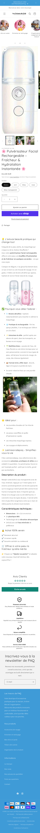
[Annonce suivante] (35, 2)
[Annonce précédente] (4, 2)
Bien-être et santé (10, 740)
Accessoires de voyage (12, 730)
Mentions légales (13, 824)
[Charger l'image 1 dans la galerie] (9, 140)
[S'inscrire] (33, 682)
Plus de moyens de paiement (20, 219)
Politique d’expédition (27, 824)
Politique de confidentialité (21, 817)
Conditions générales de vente (16, 821)
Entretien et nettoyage (12, 735)
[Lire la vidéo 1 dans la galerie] (30, 140)
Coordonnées (31, 821)
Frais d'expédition (14, 177)
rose (33, 185)
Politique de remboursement (24, 814)
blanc (6, 185)
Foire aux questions (11, 779)
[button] (4, 13)
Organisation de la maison (13, 750)
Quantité (4, 195)
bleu (24, 185)
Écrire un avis (19, 589)
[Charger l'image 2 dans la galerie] (19, 140)
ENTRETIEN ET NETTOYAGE (20, 33)
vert (15, 185)
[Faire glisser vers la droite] (24, 43)
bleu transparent (10, 190)
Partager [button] (7, 225)
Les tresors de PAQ (12, 811)
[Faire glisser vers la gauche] (15, 43)
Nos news (7, 769)
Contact (7, 784)
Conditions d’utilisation (21, 828)
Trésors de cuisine (10, 745)
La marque (8, 764)
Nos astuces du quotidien (13, 774)
